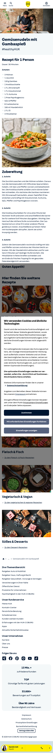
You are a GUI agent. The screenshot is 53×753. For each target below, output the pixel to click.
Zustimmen (26, 413)
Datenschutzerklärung (17, 385)
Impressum (20, 394)
